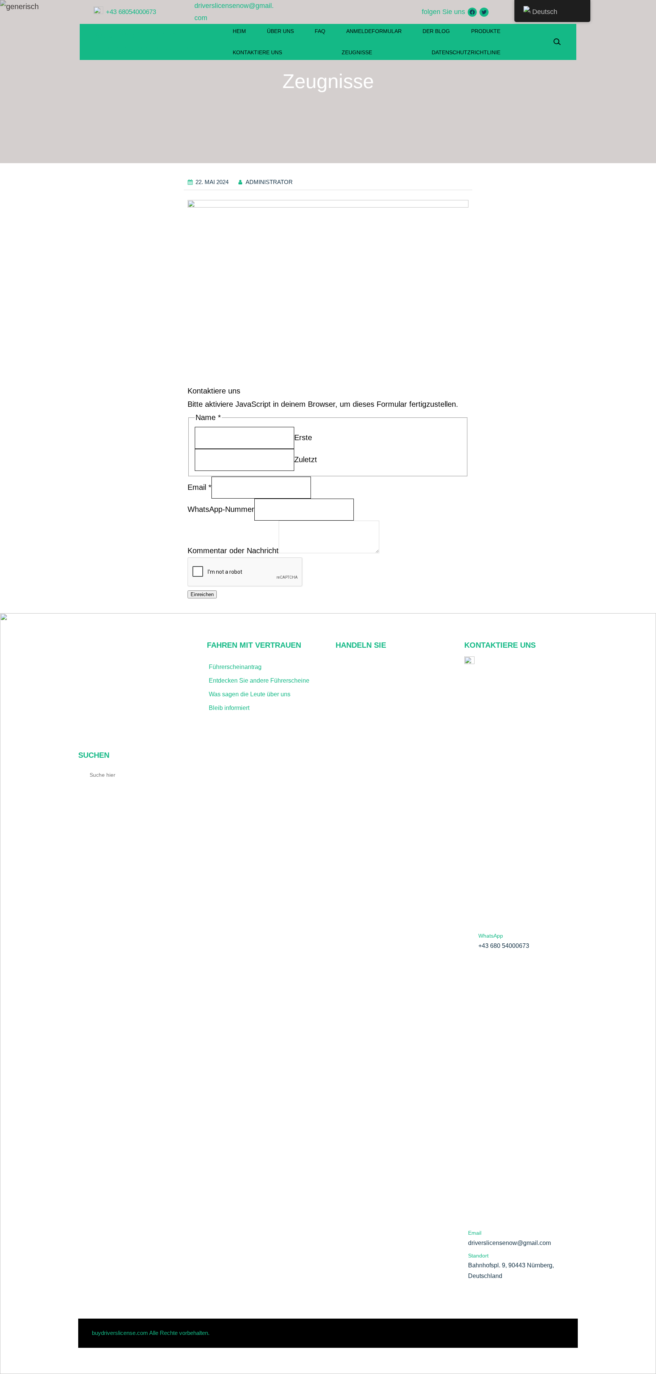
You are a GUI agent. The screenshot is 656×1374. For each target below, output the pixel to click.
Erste (303, 437)
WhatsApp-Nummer (221, 509)
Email (199, 487)
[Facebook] (472, 12)
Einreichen (202, 594)
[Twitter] (484, 12)
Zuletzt (305, 459)
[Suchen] (182, 774)
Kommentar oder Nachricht (233, 550)
